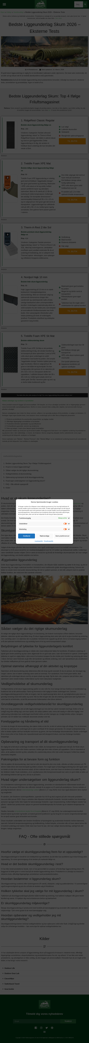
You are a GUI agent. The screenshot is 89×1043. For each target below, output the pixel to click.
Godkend (26, 536)
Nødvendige (44, 536)
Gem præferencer (62, 536)
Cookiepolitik (39, 541)
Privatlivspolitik (48, 541)
